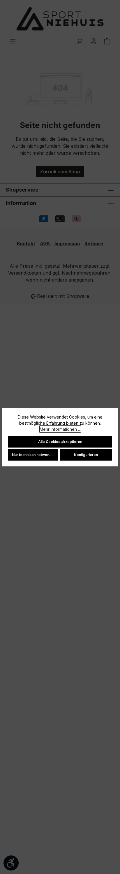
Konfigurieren (86, 454)
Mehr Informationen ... (60, 428)
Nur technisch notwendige (34, 454)
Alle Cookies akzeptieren (60, 441)
